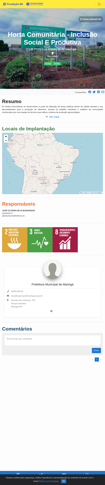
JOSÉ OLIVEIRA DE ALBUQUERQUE (18, 210)
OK (63, 481)
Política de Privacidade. (49, 481)
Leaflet (85, 193)
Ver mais (54, 116)
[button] (6, 137)
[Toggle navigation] (99, 4)
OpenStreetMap (96, 193)
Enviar (96, 350)
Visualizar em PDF (91, 19)
